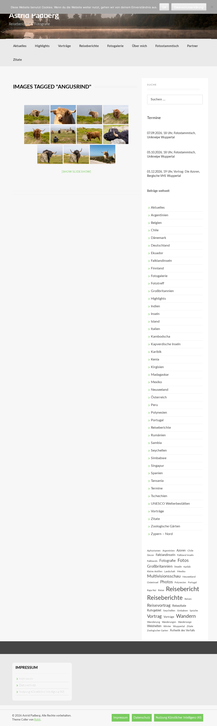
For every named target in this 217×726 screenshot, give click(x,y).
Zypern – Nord (162, 534)
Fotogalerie (115, 46)
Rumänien (158, 435)
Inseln (155, 314)
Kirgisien (157, 367)
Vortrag (154, 616)
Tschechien (159, 496)
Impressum (26, 678)
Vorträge (64, 46)
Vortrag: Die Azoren (186, 171)
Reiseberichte (89, 46)
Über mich (139, 46)
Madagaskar (160, 374)
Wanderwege (185, 622)
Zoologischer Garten (157, 630)
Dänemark (158, 238)
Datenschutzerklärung (188, 7)
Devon (150, 555)
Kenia (155, 359)
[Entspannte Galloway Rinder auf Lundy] (37, 114)
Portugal (157, 420)
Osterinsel (152, 582)
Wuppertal (179, 626)
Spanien (157, 473)
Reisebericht (182, 589)
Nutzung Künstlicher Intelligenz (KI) (41, 691)
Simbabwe (158, 458)
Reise (161, 590)
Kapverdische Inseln (166, 344)
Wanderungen (169, 622)
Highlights (42, 46)
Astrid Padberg (34, 15)
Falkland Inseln (185, 555)
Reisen (188, 599)
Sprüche (194, 611)
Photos (166, 582)
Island (155, 321)
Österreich (159, 397)
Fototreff (157, 283)
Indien (155, 306)
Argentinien (159, 215)
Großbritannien (162, 291)
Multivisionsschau (164, 576)
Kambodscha (160, 336)
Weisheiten (154, 626)
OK (164, 7)
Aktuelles (19, 46)
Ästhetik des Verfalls (182, 630)
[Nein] (212, 7)
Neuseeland (159, 389)
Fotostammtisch (167, 46)
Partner (192, 46)
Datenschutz (27, 685)
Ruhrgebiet (154, 610)
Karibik (156, 351)
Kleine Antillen (154, 571)
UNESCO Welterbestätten (170, 503)
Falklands (152, 561)
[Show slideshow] (76, 171)
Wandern (186, 616)
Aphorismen (154, 550)
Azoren (181, 550)
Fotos (183, 560)
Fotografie (167, 561)
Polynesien (159, 412)
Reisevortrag (158, 605)
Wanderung (153, 622)
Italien (155, 329)
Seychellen (159, 450)
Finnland (157, 268)
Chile (155, 230)
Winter (167, 626)
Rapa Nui (151, 590)
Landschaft (169, 571)
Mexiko (156, 382)
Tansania (157, 480)
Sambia (156, 443)
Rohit (37, 719)
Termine (157, 488)
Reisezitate (179, 605)
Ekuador (157, 253)
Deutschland (160, 245)
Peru (154, 405)
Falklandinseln (161, 260)
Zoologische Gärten (165, 526)
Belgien (156, 222)
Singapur (157, 465)
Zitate (17, 59)
